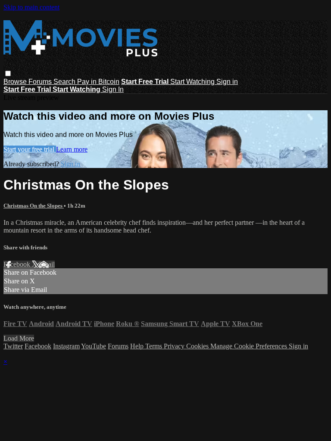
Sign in (227, 81)
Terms (154, 346)
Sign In (113, 89)
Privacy (175, 346)
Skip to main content (31, 7)
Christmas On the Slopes (33, 205)
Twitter (13, 346)
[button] (8, 73)
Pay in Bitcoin (98, 81)
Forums (40, 81)
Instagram (66, 346)
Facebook (17, 264)
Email (47, 264)
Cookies (198, 346)
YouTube (93, 346)
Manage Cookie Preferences (249, 346)
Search (65, 81)
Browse (15, 81)
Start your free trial (29, 149)
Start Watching (193, 81)
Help (137, 346)
